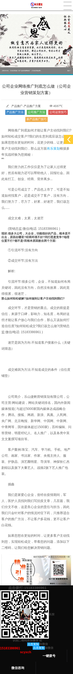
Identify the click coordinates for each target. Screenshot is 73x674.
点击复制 (33, 644)
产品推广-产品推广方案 (26, 106)
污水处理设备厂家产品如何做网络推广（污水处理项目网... (22, 70)
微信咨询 (17, 668)
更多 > (69, 70)
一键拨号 (49, 655)
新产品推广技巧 (36, 119)
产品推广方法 (15, 112)
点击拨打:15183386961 (27, 588)
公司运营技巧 (58, 112)
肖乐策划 (53, 148)
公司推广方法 (36, 112)
